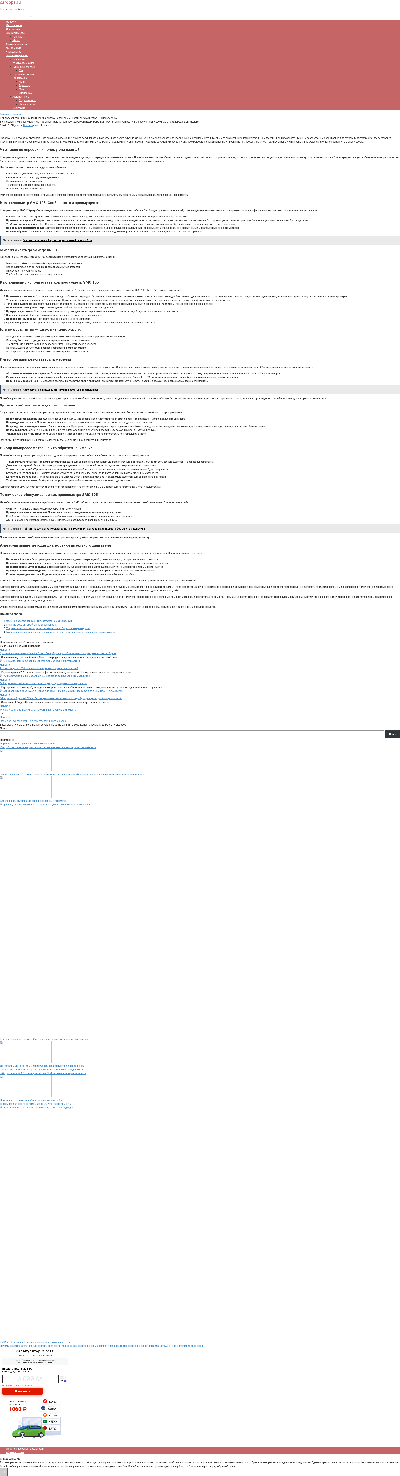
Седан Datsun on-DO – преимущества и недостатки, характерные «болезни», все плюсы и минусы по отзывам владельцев (72, 774)
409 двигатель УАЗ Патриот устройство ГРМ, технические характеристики (43, 1073)
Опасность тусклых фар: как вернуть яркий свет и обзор (33, 720)
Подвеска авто (27, 100)
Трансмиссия (20, 77)
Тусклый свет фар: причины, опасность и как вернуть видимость (38, 709)
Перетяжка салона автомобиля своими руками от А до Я (33, 1100)
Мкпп (22, 89)
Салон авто (18, 59)
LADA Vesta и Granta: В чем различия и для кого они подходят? (36, 1342)
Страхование (13, 51)
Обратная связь (15, 1452)
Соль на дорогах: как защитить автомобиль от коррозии (39, 620)
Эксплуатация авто (17, 55)
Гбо (21, 70)
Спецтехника (13, 29)
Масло (16, 40)
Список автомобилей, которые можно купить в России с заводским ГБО (42, 1069)
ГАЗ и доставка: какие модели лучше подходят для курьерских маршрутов (44, 683)
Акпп (22, 81)
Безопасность (14, 25)
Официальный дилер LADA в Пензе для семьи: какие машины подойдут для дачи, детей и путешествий (61, 698)
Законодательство (17, 44)
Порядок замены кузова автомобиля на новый (27, 743)
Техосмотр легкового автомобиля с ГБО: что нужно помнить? (36, 1103)
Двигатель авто (15, 32)
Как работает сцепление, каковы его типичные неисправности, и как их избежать (48, 747)
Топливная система (23, 66)
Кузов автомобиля (23, 62)
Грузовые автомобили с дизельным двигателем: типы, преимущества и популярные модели (60, 632)
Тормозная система (23, 74)
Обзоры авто (13, 47)
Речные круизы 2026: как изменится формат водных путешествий (39, 668)
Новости (11, 21)
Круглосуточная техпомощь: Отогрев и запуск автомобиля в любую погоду (44, 1039)
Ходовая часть (20, 96)
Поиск (3, 728)
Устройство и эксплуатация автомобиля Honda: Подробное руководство (48, 628)
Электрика (18, 107)
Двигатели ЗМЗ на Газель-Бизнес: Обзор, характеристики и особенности (42, 1065)
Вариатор (24, 85)
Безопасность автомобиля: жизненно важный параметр (33, 800)
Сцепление (25, 92)
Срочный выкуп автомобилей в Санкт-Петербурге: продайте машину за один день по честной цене (58, 653)
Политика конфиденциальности (25, 1448)
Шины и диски (27, 104)
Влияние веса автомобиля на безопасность (31, 624)
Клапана (17, 36)
